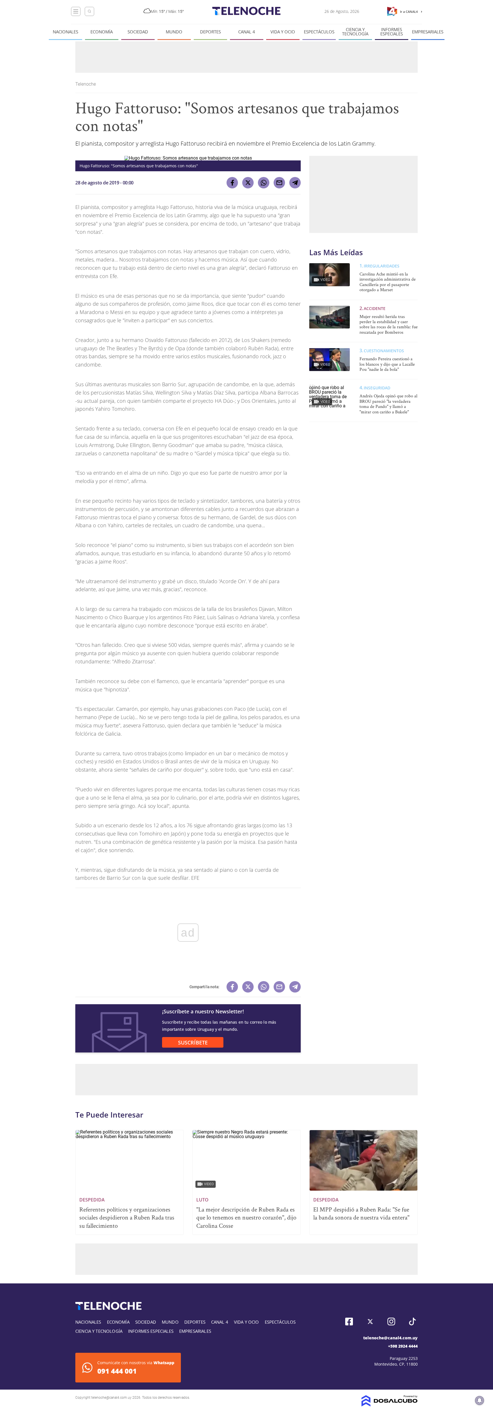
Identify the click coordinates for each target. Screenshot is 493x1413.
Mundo (174, 32)
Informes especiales (391, 31)
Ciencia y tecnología (355, 31)
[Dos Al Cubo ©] (389, 1405)
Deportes (210, 32)
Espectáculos (319, 32)
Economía (101, 32)
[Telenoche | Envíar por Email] (279, 182)
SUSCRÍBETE (193, 1042)
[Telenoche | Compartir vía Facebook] (232, 182)
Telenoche (86, 84)
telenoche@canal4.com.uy (390, 1337)
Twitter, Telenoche (370, 1321)
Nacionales (65, 32)
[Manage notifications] (479, 1400)
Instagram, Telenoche (391, 1321)
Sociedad (138, 32)
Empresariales (427, 32)
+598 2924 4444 (403, 1346)
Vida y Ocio (282, 32)
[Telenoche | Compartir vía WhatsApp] (263, 182)
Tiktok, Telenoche (412, 1321)
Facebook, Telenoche (349, 1321)
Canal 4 (246, 32)
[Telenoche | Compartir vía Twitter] (248, 182)
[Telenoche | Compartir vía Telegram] (295, 182)
